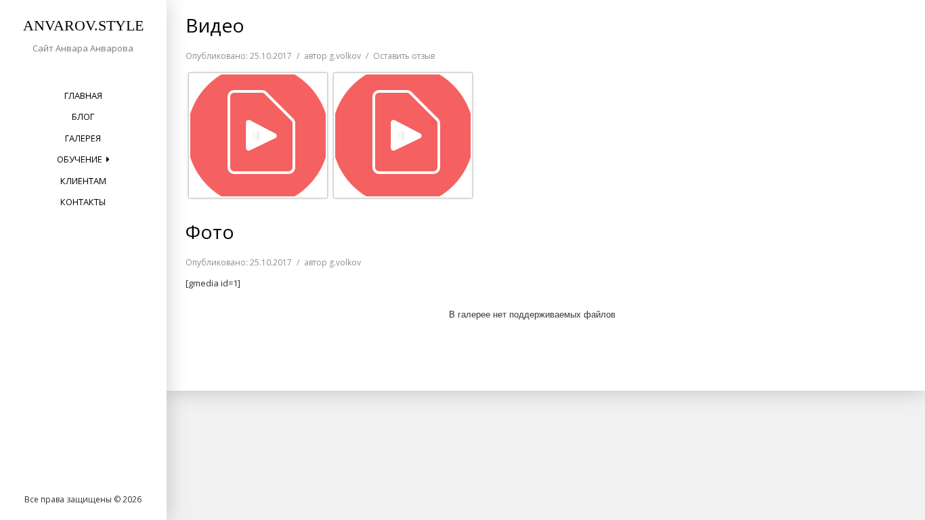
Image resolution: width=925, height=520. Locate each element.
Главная (83, 95)
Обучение (79, 159)
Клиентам (83, 181)
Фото (210, 231)
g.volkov (345, 56)
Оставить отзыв (404, 56)
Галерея (83, 138)
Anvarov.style (83, 25)
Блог (83, 116)
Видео (215, 25)
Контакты (83, 202)
